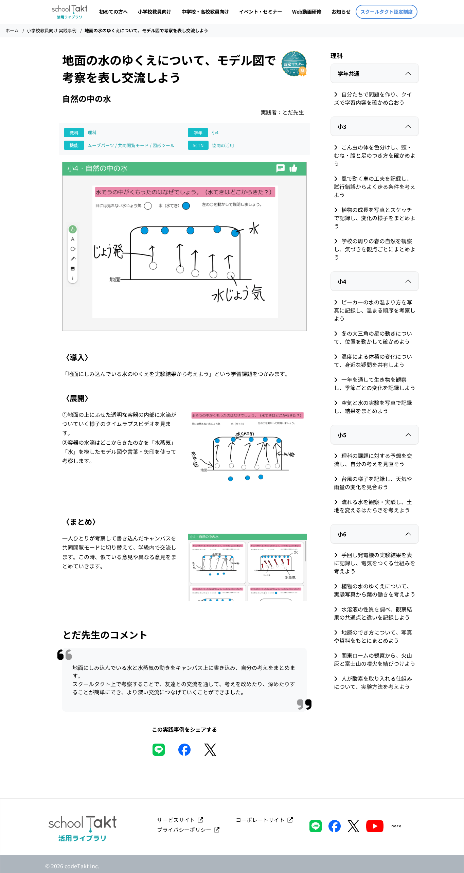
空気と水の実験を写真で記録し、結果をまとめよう (373, 406)
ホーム (12, 30)
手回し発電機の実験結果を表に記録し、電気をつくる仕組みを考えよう (374, 563)
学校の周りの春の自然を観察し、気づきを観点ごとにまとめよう (374, 249)
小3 (342, 126)
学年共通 (348, 73)
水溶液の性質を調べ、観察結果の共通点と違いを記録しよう (373, 613)
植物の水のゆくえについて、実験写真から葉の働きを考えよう (374, 590)
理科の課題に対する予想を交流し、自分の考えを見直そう (373, 459)
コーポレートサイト (261, 820)
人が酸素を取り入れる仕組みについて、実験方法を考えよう (373, 682)
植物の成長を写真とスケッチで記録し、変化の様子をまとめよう (374, 218)
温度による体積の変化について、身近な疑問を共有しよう (373, 360)
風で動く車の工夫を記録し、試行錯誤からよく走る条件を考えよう (374, 186)
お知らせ (341, 11)
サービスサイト (177, 820)
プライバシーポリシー (185, 829)
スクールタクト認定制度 (386, 11)
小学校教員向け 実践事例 (51, 30)
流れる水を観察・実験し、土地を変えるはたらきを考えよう (373, 506)
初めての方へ (113, 11)
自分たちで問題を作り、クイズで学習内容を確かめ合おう (373, 98)
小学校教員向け (154, 11)
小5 (342, 435)
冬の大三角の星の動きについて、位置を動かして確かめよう (373, 337)
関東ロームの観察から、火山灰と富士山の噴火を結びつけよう (374, 659)
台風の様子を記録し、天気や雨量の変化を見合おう (373, 483)
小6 (342, 534)
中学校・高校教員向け (205, 11)
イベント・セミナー (260, 11)
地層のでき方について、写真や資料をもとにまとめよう (373, 636)
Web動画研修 (306, 11)
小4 (342, 281)
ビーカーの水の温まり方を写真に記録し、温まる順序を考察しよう (374, 310)
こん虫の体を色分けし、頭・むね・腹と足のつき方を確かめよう (374, 155)
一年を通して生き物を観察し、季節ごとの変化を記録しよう (374, 383)
